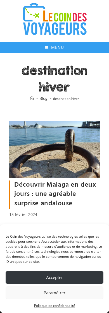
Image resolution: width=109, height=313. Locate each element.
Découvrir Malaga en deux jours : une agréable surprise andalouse (55, 194)
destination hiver (66, 98)
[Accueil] (32, 98)
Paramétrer (54, 292)
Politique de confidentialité (54, 305)
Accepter (54, 277)
